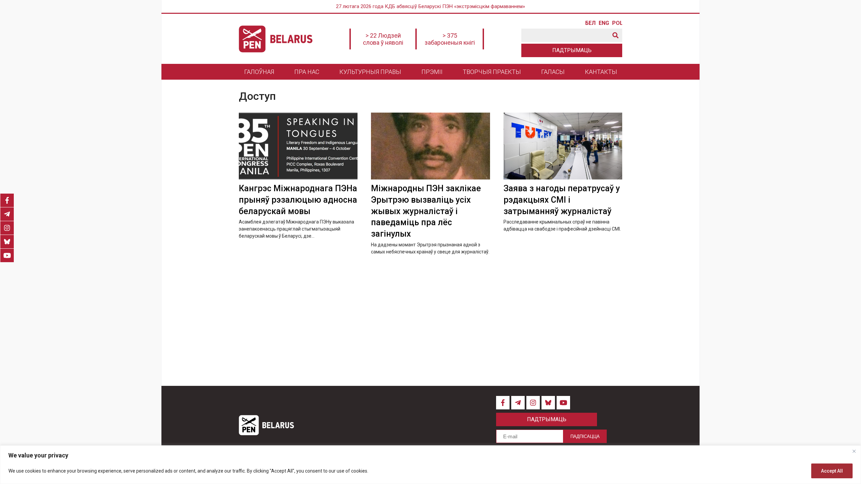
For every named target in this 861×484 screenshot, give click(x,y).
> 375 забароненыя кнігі (450, 39)
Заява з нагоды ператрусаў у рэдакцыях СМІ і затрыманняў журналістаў (561, 200)
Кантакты (601, 71)
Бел (590, 23)
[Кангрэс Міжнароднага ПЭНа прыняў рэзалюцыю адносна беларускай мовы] (298, 146)
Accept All (832, 471)
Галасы (553, 71)
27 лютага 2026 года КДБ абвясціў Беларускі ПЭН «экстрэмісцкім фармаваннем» (430, 6)
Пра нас (306, 71)
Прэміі (432, 71)
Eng (604, 23)
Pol (617, 23)
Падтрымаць (572, 50)
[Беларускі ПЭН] (275, 39)
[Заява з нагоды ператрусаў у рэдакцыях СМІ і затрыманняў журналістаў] (562, 146)
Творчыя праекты (492, 71)
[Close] (854, 451)
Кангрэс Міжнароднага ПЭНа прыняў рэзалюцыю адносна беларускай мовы (298, 200)
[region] (430, 464)
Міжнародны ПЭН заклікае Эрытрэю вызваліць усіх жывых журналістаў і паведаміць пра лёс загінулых (426, 211)
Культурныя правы (370, 71)
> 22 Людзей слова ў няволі (383, 39)
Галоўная (259, 71)
